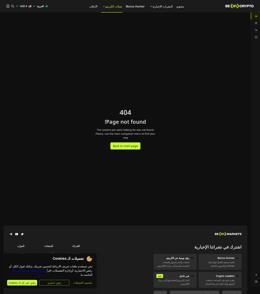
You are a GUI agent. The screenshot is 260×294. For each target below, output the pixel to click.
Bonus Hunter (135, 6)
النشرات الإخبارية (162, 6)
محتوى (180, 6)
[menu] (255, 26)
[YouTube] (16, 234)
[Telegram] (11, 234)
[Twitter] (22, 234)
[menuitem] (255, 15)
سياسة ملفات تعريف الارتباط (29, 270)
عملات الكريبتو (113, 6)
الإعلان (93, 6)
